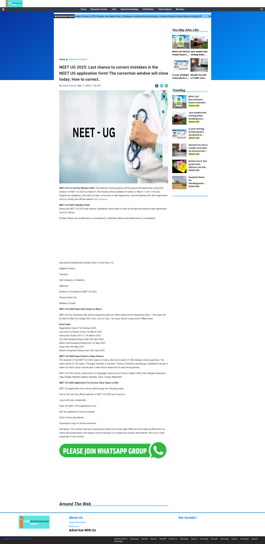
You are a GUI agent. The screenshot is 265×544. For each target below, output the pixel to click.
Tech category (165, 9)
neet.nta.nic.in (100, 199)
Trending (178, 90)
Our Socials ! (187, 518)
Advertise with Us (120, 539)
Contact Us (173, 539)
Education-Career (99, 9)
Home (83, 9)
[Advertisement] (113, 38)
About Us (76, 518)
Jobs (114, 9)
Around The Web (75, 503)
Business (180, 9)
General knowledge (129, 9)
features (153, 539)
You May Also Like (185, 30)
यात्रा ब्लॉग (144, 539)
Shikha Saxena (69, 85)
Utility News (148, 9)
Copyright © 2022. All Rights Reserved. (16, 539)
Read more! (74, 526)
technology (134, 539)
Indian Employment (77, 522)
